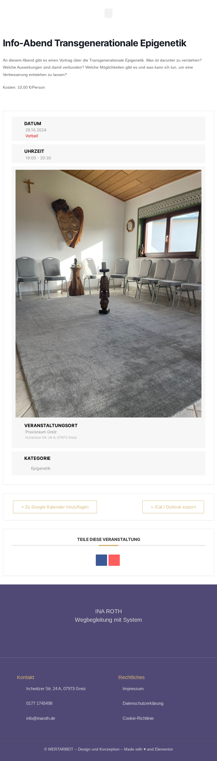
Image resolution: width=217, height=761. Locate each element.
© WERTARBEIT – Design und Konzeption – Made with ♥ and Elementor (108, 749)
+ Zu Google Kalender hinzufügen (55, 507)
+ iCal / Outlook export (173, 507)
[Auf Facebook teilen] (101, 560)
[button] (108, 13)
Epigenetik (41, 468)
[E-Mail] (114, 560)
